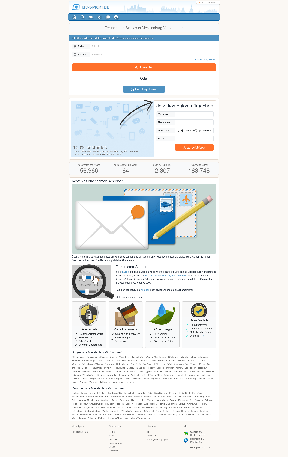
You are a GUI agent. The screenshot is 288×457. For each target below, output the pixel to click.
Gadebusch (132, 367)
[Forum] (99, 17)
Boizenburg (87, 364)
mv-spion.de (96, 7)
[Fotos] (107, 17)
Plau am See (194, 374)
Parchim (170, 367)
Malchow (205, 374)
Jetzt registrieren (194, 147)
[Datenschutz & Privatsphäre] (186, 440)
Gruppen (113, 439)
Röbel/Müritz (119, 367)
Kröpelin (184, 356)
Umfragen (113, 450)
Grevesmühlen (155, 374)
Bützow (201, 364)
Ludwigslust (180, 374)
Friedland (162, 360)
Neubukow (121, 360)
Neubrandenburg (106, 360)
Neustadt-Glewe (205, 378)
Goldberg (86, 367)
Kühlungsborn (78, 356)
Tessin (193, 364)
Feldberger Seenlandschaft (107, 374)
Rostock (200, 371)
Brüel (169, 364)
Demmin (84, 382)
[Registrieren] (116, 17)
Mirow (168, 371)
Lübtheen (158, 371)
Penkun (109, 371)
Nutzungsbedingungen (157, 439)
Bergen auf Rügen (98, 378)
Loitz (163, 364)
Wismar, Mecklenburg (156, 356)
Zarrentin (93, 382)
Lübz (132, 364)
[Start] (74, 17)
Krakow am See (181, 364)
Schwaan (168, 374)
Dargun (84, 378)
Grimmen (76, 374)
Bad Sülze (147, 364)
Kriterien (145, 289)
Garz (209, 364)
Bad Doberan (137, 356)
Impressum (151, 435)
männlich (189, 130)
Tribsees (76, 367)
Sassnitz (173, 360)
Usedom (161, 367)
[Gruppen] (91, 17)
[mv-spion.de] (76, 7)
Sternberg (191, 378)
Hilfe (202, 335)
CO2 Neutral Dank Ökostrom (197, 433)
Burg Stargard (115, 378)
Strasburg (103, 356)
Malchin (127, 378)
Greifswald (173, 356)
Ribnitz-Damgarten (187, 360)
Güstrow (76, 371)
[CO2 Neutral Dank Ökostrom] (186, 433)
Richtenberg (122, 364)
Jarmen (125, 374)
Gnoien (113, 356)
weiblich (207, 130)
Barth (132, 371)
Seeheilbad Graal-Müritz (172, 378)
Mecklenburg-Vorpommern (121, 382)
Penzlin (107, 367)
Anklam (103, 382)
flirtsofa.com (204, 447)
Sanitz (140, 371)
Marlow (179, 367)
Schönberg (203, 356)
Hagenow (155, 378)
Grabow (202, 360)
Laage (75, 382)
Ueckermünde (121, 371)
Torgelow (202, 367)
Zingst (142, 367)
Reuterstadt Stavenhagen (84, 360)
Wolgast (135, 374)
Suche (125, 271)
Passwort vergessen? (205, 59)
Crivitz (144, 374)
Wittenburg (87, 374)
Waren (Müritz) (179, 371)
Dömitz (152, 360)
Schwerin (137, 378)
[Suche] (82, 17)
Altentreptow (98, 371)
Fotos (111, 435)
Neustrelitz (97, 367)
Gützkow (98, 364)
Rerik (138, 364)
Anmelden (146, 67)
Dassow (210, 371)
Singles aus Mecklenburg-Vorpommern (165, 275)
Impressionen (115, 443)
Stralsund (132, 360)
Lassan (75, 378)
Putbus (191, 371)
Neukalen (143, 360)
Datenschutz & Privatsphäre (197, 440)
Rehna (193, 356)
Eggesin (148, 371)
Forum (112, 431)
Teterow (151, 367)
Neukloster (92, 356)
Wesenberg (124, 356)
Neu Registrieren (146, 89)
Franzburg (109, 364)
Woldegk (76, 364)
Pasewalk (86, 371)
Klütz (156, 364)
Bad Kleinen (190, 367)
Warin (146, 378)
